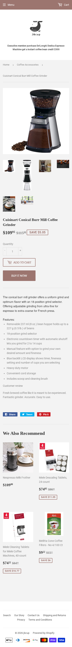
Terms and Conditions (40, 619)
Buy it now (19, 275)
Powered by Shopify (43, 632)
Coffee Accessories (28, 64)
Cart (66, 4)
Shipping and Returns (54, 615)
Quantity (8, 243)
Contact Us (34, 615)
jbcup (26, 632)
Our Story (19, 615)
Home (6, 64)
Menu (11, 4)
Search (7, 615)
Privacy (21, 619)
